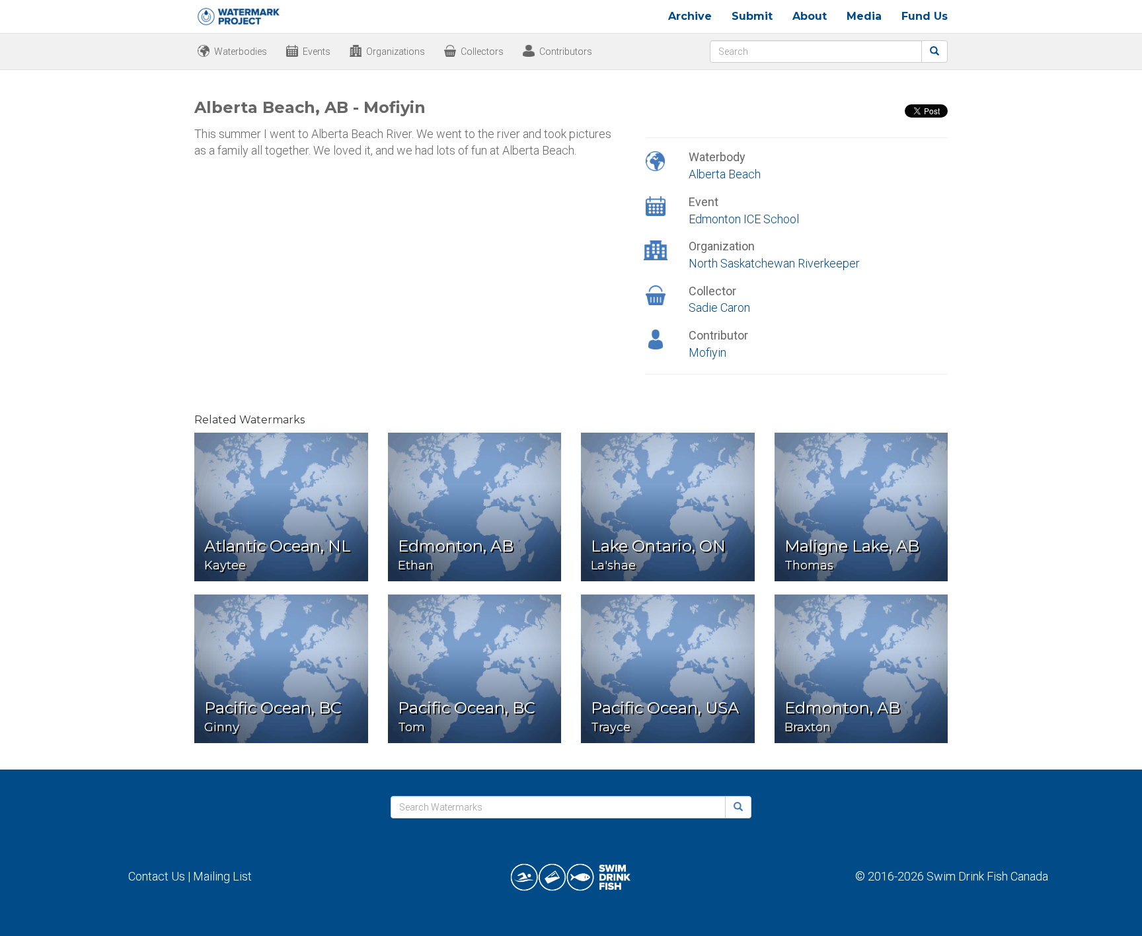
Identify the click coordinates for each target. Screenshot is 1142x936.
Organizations (395, 51)
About (809, 16)
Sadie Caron (719, 307)
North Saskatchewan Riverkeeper (774, 263)
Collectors (482, 51)
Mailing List (222, 876)
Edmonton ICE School (744, 219)
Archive (690, 16)
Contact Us (156, 876)
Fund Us (924, 16)
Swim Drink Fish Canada (987, 876)
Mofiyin (707, 352)
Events (316, 51)
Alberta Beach (725, 174)
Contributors (565, 51)
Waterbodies (240, 51)
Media (864, 16)
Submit (752, 16)
